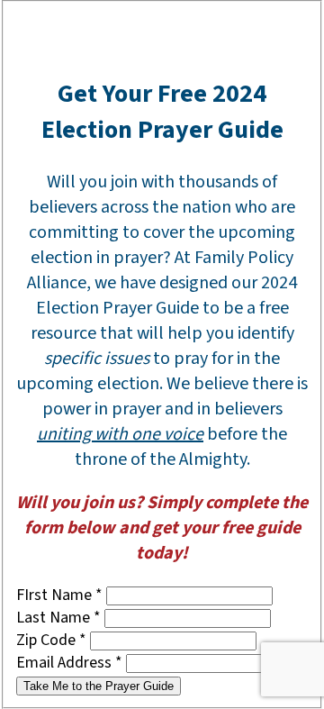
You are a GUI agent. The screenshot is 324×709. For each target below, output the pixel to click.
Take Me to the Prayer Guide (98, 686)
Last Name (58, 617)
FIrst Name (59, 595)
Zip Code (51, 640)
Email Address (69, 662)
